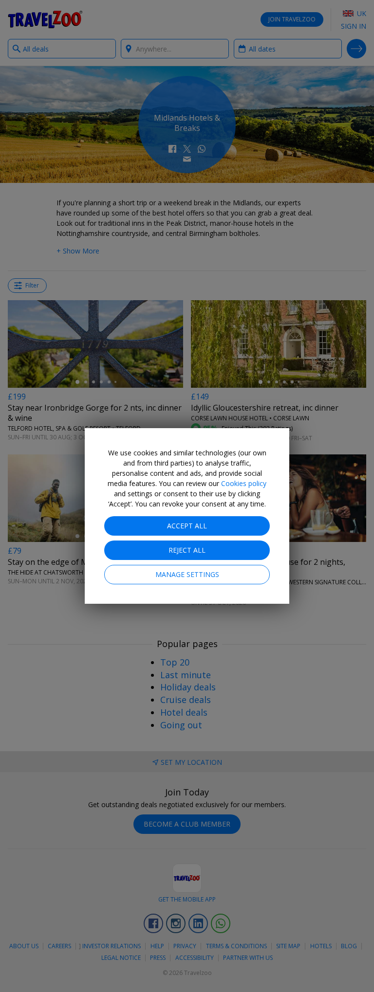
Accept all (187, 525)
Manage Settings (187, 574)
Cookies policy (243, 483)
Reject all (187, 550)
